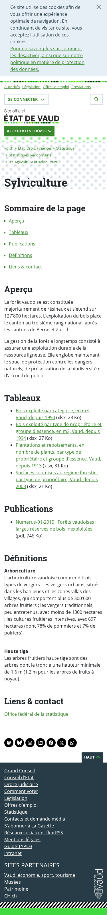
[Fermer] (99, 6)
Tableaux (18, 232)
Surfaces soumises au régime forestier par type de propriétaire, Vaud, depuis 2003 (57, 479)
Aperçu (16, 221)
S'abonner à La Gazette (29, 826)
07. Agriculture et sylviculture (33, 162)
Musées (12, 882)
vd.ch (8, 148)
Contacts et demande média (34, 819)
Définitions (20, 255)
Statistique (65, 148)
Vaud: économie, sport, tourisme (39, 875)
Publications (22, 244)
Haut (90, 757)
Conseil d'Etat (19, 777)
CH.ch (10, 896)
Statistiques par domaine (30, 155)
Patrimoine (16, 889)
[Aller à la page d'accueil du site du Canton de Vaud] (53, 116)
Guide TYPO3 (18, 846)
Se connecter (23, 99)
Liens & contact (25, 267)
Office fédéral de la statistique (36, 714)
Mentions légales (22, 839)
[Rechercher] (96, 99)
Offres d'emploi (56, 86)
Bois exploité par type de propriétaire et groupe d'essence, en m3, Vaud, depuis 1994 (59, 431)
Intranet (13, 853)
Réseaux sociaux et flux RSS (33, 832)
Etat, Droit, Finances (35, 148)
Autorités (12, 86)
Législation (31, 86)
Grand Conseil (19, 770)
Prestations (81, 86)
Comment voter (21, 791)
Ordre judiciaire (21, 784)
